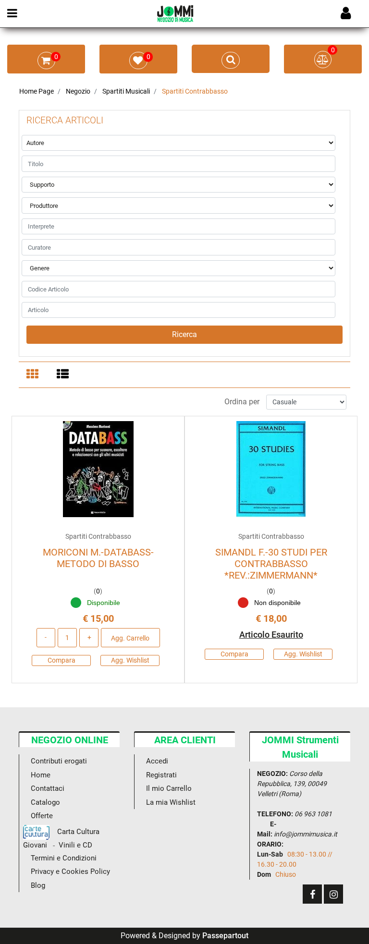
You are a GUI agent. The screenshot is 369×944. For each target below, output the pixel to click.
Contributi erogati (59, 761)
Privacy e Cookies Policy (70, 871)
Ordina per (241, 401)
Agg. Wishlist (130, 660)
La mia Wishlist (171, 802)
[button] (184, 335)
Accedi (157, 761)
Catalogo (45, 802)
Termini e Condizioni (64, 858)
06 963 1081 (313, 814)
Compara (61, 660)
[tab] (34, 375)
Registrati (161, 775)
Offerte (42, 815)
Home (40, 775)
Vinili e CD (75, 845)
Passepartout (225, 935)
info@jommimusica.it (305, 834)
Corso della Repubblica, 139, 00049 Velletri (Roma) (292, 784)
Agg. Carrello (130, 638)
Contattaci (47, 788)
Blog (38, 885)
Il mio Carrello (169, 788)
